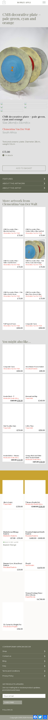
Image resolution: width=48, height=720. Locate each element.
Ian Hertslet (29, 565)
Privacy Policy (7, 676)
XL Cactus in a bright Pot (12, 625)
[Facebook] (17, 710)
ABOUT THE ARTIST (12, 188)
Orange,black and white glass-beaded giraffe (33, 456)
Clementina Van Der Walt (11, 233)
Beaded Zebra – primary (11, 455)
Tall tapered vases (9, 324)
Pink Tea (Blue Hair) (9, 426)
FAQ (4, 666)
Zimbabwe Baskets (10, 536)
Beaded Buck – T (8, 396)
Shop (4, 651)
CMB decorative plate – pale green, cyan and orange (34, 262)
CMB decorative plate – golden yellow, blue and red (34, 230)
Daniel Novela (30, 597)
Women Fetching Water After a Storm (33, 594)
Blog (4, 661)
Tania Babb (29, 398)
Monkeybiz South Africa (11, 398)
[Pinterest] (26, 710)
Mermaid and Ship (31, 396)
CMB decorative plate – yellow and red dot (11, 262)
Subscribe (9, 702)
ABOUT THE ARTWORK (14, 183)
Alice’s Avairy (7, 502)
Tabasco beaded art (32, 502)
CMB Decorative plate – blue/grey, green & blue (33, 293)
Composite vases (31, 324)
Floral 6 (28, 563)
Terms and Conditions (11, 671)
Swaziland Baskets (31, 369)
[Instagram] (22, 710)
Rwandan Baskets (31, 536)
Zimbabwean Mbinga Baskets (10, 533)
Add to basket (24, 168)
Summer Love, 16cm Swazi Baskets (12, 564)
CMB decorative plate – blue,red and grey (11, 230)
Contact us (6, 656)
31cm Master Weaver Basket (34, 367)
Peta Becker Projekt (10, 627)
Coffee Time (29, 426)
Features (8, 179)
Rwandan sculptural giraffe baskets (35, 533)
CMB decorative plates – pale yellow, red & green (13, 293)
